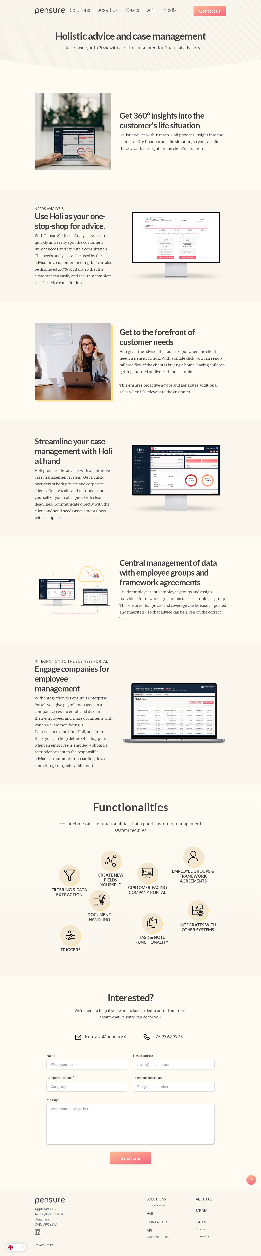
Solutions (156, 1199)
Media (170, 10)
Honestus (202, 1236)
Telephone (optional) (147, 1077)
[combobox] (16, 1247)
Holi (150, 1213)
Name (50, 1055)
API (151, 10)
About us (108, 10)
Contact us (210, 11)
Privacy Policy (44, 1245)
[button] (80, 10)
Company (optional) (60, 1077)
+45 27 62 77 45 (168, 1037)
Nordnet (202, 1229)
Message (52, 1100)
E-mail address (143, 1055)
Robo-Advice (156, 1205)
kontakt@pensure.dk (107, 1036)
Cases (132, 10)
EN (17, 1247)
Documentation (158, 1236)
